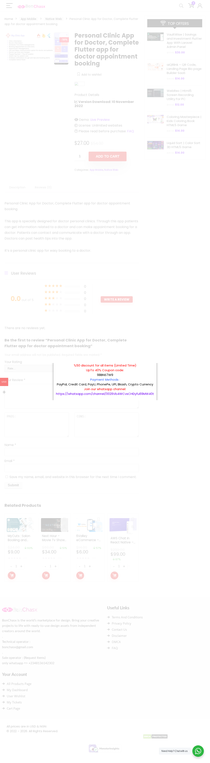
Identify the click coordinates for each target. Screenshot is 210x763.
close (156, 361)
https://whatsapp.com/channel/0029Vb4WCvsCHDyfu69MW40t (105, 394)
